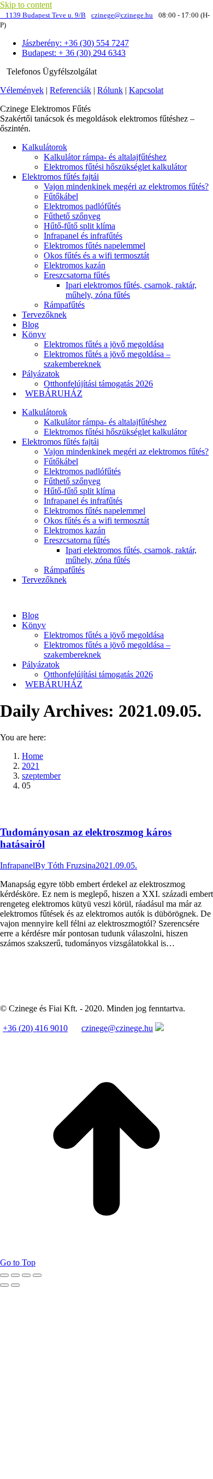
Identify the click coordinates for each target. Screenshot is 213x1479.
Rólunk (110, 90)
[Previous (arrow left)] (4, 1285)
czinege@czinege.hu (122, 15)
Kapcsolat (146, 90)
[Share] (15, 1275)
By (65, 865)
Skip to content (26, 4)
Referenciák (70, 90)
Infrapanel (17, 865)
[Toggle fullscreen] (26, 1275)
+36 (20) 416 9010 (35, 1028)
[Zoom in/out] (37, 1275)
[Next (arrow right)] (15, 1285)
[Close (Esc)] (4, 1275)
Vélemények (22, 90)
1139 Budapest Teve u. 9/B (45, 15)
